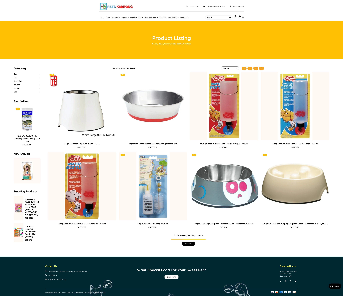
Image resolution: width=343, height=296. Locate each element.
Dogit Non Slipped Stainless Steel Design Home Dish (152, 143)
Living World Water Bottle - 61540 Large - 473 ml (295, 143)
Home (154, 44)
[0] (234, 17)
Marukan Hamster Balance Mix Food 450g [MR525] (30, 231)
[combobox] (218, 17)
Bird (15, 92)
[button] (243, 17)
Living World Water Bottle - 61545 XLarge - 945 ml (224, 143)
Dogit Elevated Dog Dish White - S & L (82, 143)
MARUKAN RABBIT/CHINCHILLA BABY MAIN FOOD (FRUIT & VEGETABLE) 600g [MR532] (32, 207)
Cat (15, 77)
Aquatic (17, 85)
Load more (188, 243)
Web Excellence (92, 293)
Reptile (17, 88)
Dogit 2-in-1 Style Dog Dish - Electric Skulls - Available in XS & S (224, 223)
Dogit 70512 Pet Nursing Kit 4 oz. (153, 223)
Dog (15, 74)
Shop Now (171, 277)
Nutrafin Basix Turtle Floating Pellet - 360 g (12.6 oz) (27, 138)
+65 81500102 (52, 275)
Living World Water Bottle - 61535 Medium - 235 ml (82, 223)
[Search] (230, 17)
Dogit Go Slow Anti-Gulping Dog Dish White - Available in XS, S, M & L (295, 223)
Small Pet (18, 81)
